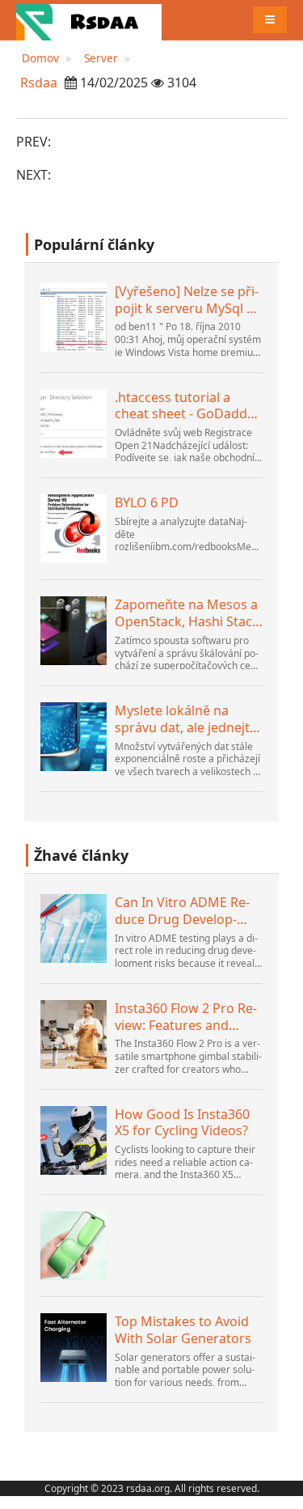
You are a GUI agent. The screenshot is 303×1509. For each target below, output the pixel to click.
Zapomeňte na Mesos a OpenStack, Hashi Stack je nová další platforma (187, 613)
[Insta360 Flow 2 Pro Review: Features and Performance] (73, 1034)
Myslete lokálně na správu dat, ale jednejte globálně (186, 719)
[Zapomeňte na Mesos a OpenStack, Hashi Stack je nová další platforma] (73, 630)
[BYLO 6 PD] (73, 528)
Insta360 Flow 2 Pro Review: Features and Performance (186, 1017)
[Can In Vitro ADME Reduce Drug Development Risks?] (73, 928)
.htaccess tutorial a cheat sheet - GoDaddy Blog (184, 406)
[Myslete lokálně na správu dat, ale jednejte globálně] (73, 736)
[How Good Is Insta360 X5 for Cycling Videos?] (73, 1140)
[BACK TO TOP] (282, 1488)
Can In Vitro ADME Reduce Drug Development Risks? (182, 911)
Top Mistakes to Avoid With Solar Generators (183, 1330)
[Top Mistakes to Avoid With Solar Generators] (73, 1347)
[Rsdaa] (89, 20)
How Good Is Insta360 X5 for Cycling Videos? (182, 1123)
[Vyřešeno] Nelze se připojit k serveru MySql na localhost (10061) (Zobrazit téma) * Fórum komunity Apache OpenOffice (188, 300)
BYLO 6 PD (147, 502)
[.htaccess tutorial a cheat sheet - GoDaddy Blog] (73, 423)
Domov (40, 58)
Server (101, 58)
